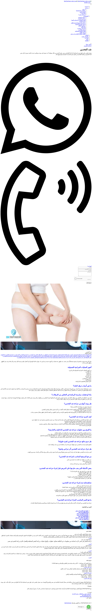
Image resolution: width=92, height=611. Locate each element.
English (86, 2)
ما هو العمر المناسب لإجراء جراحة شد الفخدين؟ (28, 357)
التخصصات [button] (86, 16)
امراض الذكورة (82, 29)
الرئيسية (87, 6)
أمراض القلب (82, 32)
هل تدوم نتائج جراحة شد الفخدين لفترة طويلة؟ (56, 356)
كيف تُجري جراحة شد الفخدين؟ (12, 354)
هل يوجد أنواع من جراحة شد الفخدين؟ (28, 354)
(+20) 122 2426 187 (86, 595)
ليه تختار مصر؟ (82, 14)
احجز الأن (89, 567)
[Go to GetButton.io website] (88, 609)
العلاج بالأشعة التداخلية (80, 31)
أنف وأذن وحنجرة (81, 28)
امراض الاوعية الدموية (80, 24)
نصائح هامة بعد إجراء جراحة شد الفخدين (48, 357)
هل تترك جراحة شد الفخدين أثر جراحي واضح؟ (34, 356)
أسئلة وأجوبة (83, 12)
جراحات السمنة (82, 17)
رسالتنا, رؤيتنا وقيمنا (81, 10)
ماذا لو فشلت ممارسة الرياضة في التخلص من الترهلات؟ (50, 354)
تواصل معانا (88, 44)
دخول (89, 2)
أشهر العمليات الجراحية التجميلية (83, 354)
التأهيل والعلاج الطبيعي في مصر (78, 34)
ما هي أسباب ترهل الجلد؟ (70, 354)
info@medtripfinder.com (85, 596)
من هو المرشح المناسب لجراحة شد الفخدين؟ (13, 356)
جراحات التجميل (82, 18)
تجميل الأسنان (82, 21)
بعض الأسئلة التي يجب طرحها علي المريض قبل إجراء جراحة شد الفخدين (74, 357)
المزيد (90, 538)
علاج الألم (83, 27)
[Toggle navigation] (90, 4)
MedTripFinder (67, 603)
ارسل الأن (89, 282)
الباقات (87, 35)
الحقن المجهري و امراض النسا (78, 20)
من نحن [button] (87, 8)
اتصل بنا (87, 38)
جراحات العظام (82, 25)
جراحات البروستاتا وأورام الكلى (78, 23)
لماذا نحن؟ (83, 13)
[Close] (90, 43)
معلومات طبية (85, 36)
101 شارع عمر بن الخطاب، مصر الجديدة (81, 593)
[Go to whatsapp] (88, 607)
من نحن (84, 9)
